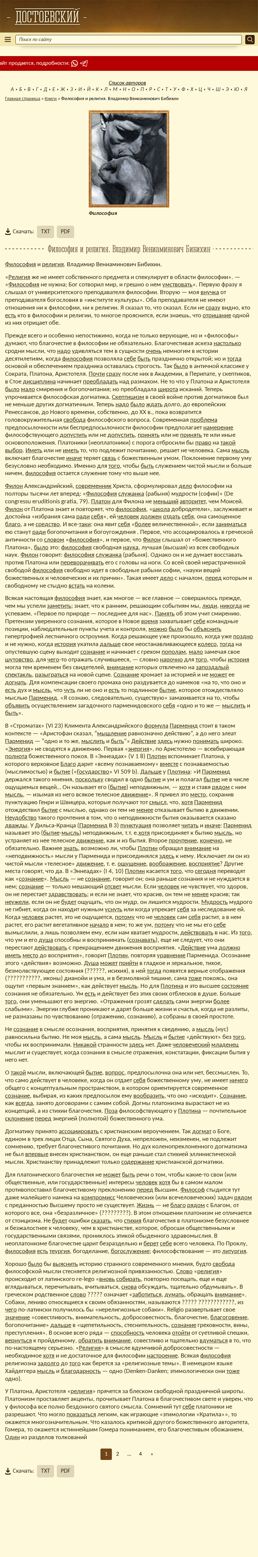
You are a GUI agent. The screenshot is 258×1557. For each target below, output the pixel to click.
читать (190, 826)
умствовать (177, 285)
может (218, 675)
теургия (59, 1251)
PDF (65, 232)
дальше (110, 644)
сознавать (142, 940)
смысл (158, 802)
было (181, 366)
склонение (19, 1119)
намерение (218, 428)
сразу (213, 308)
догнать (15, 683)
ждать (154, 405)
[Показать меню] (7, 39)
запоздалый (212, 668)
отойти (181, 1333)
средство (48, 524)
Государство (93, 772)
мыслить (234, 706)
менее (144, 810)
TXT (45, 232)
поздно (243, 637)
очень (154, 351)
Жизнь (145, 1205)
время (149, 622)
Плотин (157, 756)
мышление (112, 734)
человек (128, 517)
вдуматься (214, 1341)
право (203, 443)
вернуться (18, 1341)
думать (174, 1295)
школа (161, 509)
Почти (97, 374)
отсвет (112, 887)
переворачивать (82, 563)
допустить (73, 435)
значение (17, 1318)
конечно (211, 841)
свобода (74, 420)
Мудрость (214, 902)
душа (46, 940)
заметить (59, 606)
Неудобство (21, 818)
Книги (51, 98)
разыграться (51, 675)
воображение (167, 864)
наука (130, 548)
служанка (131, 494)
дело (185, 486)
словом (54, 540)
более (143, 524)
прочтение (183, 841)
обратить (90, 1341)
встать (77, 586)
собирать (128, 1279)
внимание (120, 668)
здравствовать (67, 894)
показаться (81, 1415)
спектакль (18, 675)
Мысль (59, 879)
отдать (171, 517)
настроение (162, 1356)
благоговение (228, 1318)
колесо (207, 644)
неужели (17, 902)
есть (10, 316)
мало (28, 389)
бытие (167, 690)
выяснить (65, 1264)
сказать (101, 1221)
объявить (17, 706)
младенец (225, 1045)
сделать (163, 1002)
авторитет (193, 502)
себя (97, 517)
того (114, 466)
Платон (101, 502)
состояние (235, 986)
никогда (231, 606)
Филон (14, 486)
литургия (234, 1251)
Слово (184, 1272)
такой (227, 443)
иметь (71, 451)
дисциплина (39, 382)
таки (85, 524)
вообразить (148, 1096)
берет (151, 1244)
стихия (132, 1221)
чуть (69, 690)
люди (209, 606)
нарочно (171, 660)
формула (156, 726)
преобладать (100, 382)
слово (78, 1295)
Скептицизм (128, 397)
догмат (201, 1132)
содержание (137, 1162)
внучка (210, 292)
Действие (143, 741)
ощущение (132, 864)
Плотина (178, 772)
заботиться (147, 1295)
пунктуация (135, 826)
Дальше (151, 772)
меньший (165, 502)
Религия (19, 277)
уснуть (113, 910)
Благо (68, 764)
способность (127, 1333)
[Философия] (46, 16)
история (65, 644)
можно (157, 629)
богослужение (130, 1251)
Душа (91, 963)
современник (94, 486)
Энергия (19, 749)
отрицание (217, 316)
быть (143, 359)
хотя (184, 787)
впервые (36, 1154)
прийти (128, 963)
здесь (165, 741)
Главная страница (22, 98)
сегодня (205, 871)
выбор (14, 451)
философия (77, 359)
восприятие (204, 864)
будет (68, 902)
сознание (92, 652)
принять (149, 435)
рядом (221, 787)
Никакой (84, 1045)
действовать (196, 933)
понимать (206, 741)
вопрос (114, 1073)
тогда (234, 359)
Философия (20, 265)
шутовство (19, 660)
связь (109, 458)
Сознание (126, 675)
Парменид (43, 698)
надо (64, 351)
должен (151, 517)
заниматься (231, 524)
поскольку (89, 780)
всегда (24, 1103)
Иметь (34, 451)
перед (213, 578)
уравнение (171, 956)
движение (134, 795)
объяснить (207, 629)
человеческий (191, 1045)
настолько (227, 343)
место (198, 795)
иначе (74, 458)
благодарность (81, 1371)
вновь (107, 1279)
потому (125, 917)
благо (12, 524)
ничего (238, 1081)
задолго (48, 1364)
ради (83, 517)
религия (53, 265)
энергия (138, 749)
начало (99, 925)
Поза (111, 1111)
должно (229, 948)
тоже (195, 978)
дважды (16, 826)
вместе (169, 764)
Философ (192, 1190)
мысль (240, 451)
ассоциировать (79, 1132)
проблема (203, 420)
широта (168, 389)
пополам (174, 652)
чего (53, 660)
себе (130, 359)
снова (129, 1287)
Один (12, 1437)
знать (70, 848)
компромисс (98, 1198)
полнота (16, 756)
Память (165, 614)
